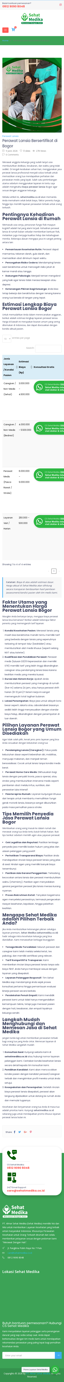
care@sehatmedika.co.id (26, 1190)
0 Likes (26, 150)
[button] (30, 367)
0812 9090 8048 (13, 6)
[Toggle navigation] (5, 30)
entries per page (21, 337)
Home (5, 40)
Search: (30, 348)
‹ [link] (48, 571)
